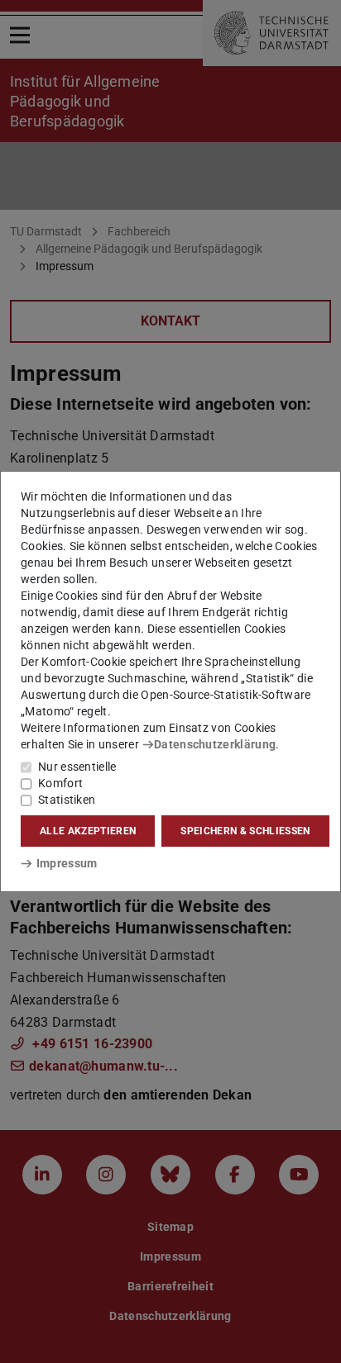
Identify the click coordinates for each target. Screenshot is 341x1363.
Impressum (66, 863)
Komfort (60, 783)
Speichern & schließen (245, 831)
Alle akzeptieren (88, 831)
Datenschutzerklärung (215, 744)
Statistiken (66, 799)
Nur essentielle (77, 766)
